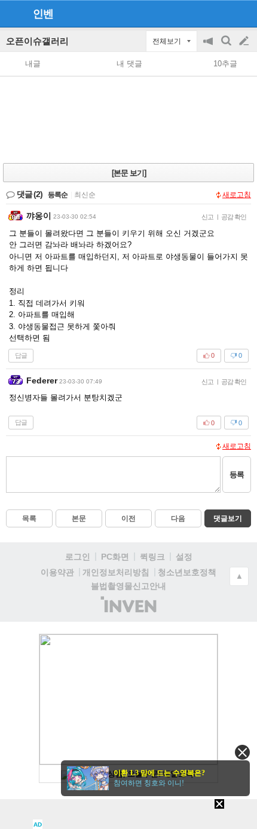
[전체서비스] (242, 13)
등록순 (58, 195)
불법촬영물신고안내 (128, 586)
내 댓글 (129, 63)
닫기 (242, 752)
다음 (178, 518)
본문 (79, 518)
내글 (33, 63)
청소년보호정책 (187, 572)
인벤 (43, 14)
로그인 (77, 556)
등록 (237, 474)
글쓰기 (245, 41)
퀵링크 (152, 556)
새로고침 (236, 195)
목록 (29, 518)
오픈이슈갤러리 (37, 41)
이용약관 (57, 572)
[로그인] (221, 13)
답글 (21, 355)
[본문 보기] (129, 172)
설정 (184, 556)
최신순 (85, 195)
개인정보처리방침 (115, 572)
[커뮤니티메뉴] (12, 13)
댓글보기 (227, 518)
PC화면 (115, 556)
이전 (128, 518)
